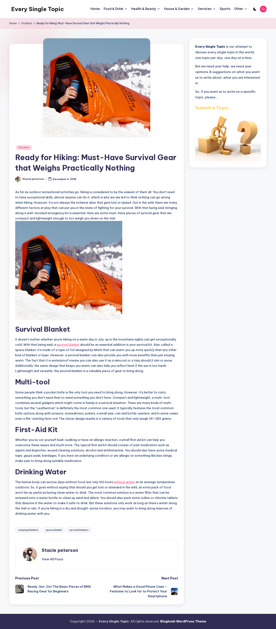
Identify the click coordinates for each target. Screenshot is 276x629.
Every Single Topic (37, 9)
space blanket (54, 529)
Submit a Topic (212, 107)
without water (124, 482)
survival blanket (68, 345)
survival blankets (79, 529)
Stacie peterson (60, 550)
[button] (52, 559)
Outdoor (24, 147)
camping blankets (28, 529)
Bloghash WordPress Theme (183, 621)
